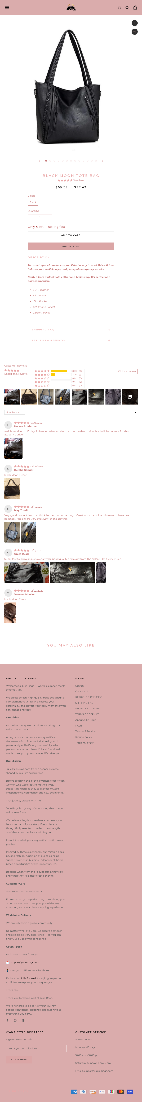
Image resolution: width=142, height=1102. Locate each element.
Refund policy (83, 737)
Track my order (84, 742)
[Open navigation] (7, 7)
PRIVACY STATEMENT (88, 708)
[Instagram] (15, 1020)
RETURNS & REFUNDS (48, 340)
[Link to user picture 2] (28, 532)
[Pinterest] (23, 1020)
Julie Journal (28, 978)
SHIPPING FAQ (43, 329)
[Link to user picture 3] (100, 572)
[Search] (127, 7)
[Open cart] (135, 8)
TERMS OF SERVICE (87, 714)
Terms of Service (85, 731)
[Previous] (39, 161)
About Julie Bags (85, 719)
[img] (22, 422)
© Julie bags (18, 1091)
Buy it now (71, 246)
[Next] (102, 161)
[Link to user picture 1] (13, 448)
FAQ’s (78, 725)
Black (33, 202)
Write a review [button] (127, 371)
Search (79, 685)
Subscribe (19, 1059)
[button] (65, 180)
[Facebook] (7, 1020)
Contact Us (82, 691)
